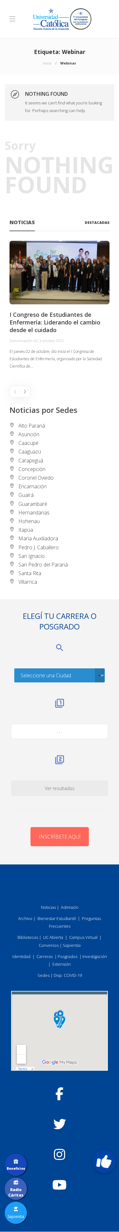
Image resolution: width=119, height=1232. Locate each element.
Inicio (47, 63)
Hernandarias (34, 512)
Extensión (61, 964)
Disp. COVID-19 (68, 975)
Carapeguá (30, 460)
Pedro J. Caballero (38, 547)
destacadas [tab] (97, 222)
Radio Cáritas (15, 1192)
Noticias (48, 907)
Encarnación (32, 486)
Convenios (49, 945)
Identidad (21, 956)
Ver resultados (60, 788)
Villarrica (27, 581)
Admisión (69, 907)
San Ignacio (31, 555)
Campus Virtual (83, 937)
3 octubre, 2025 (51, 340)
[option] (59, 305)
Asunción (28, 434)
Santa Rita (29, 573)
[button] (104, 1161)
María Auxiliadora (38, 538)
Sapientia (72, 945)
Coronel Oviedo (36, 477)
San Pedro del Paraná (43, 564)
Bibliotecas (27, 937)
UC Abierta (53, 937)
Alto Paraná (31, 425)
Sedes (43, 975)
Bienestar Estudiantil (56, 918)
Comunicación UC (24, 340)
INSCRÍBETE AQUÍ (60, 836)
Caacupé (28, 442)
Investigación (95, 956)
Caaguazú (29, 451)
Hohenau (29, 521)
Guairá (26, 494)
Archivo (25, 918)
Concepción (31, 469)
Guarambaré (32, 503)
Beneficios (16, 1168)
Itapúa (25, 529)
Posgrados (67, 956)
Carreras (44, 956)
